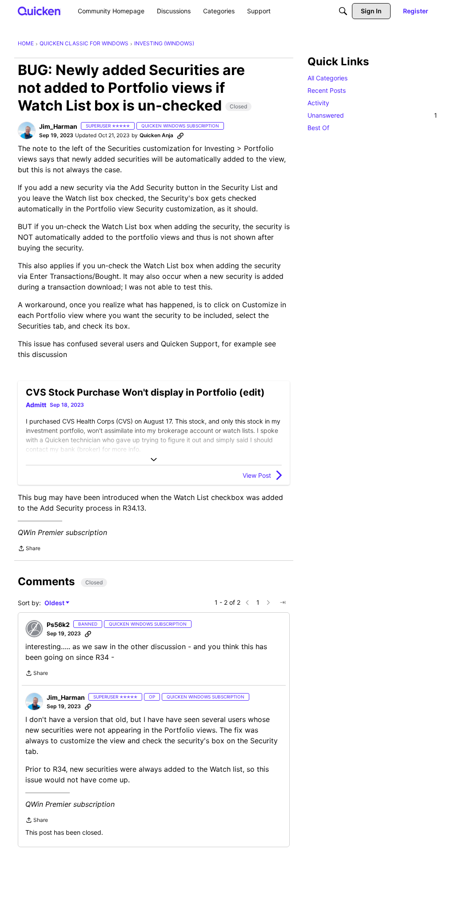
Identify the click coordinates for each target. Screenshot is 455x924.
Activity (318, 103)
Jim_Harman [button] (58, 126)
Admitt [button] (36, 404)
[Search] (343, 11)
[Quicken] (39, 11)
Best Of (318, 127)
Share (29, 549)
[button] (27, 130)
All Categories (327, 78)
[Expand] (154, 459)
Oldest (55, 603)
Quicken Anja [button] (156, 135)
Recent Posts (326, 90)
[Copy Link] (180, 135)
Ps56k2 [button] (58, 624)
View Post (257, 475)
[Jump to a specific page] (282, 602)
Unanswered (372, 115)
